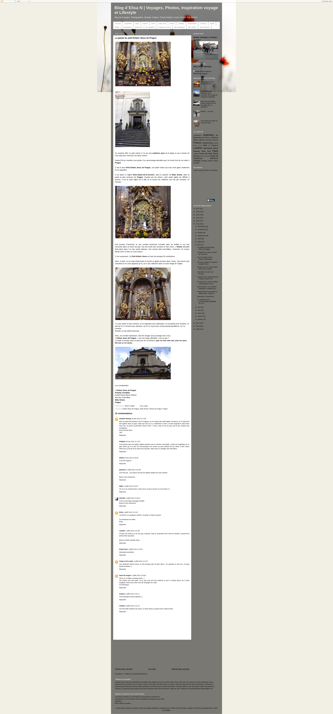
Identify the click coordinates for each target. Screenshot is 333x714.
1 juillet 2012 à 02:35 (133, 470)
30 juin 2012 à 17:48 (139, 418)
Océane (122, 594)
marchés (196, 163)
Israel (195, 145)
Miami (215, 148)
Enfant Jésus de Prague (130, 409)
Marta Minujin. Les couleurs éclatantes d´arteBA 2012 (206, 287)
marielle (122, 498)
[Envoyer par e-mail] (140, 406)
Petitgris (122, 441)
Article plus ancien (180, 669)
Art (217, 135)
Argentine (128, 23)
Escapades (127, 27)
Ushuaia (204, 161)
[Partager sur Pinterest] (147, 406)
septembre (202, 236)
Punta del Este (205, 153)
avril (199, 310)
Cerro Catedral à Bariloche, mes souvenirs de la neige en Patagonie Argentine (209, 94)
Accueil (118, 23)
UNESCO (214, 158)
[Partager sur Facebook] (145, 406)
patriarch (122, 470)
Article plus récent (123, 669)
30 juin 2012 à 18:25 (131, 458)
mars (200, 313)
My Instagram (179, 27)
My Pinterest (205, 27)
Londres (181, 23)
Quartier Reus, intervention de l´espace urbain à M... (207, 278)
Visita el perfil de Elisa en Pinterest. (205, 170)
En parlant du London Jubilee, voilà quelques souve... (207, 283)
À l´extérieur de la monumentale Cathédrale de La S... (206, 301)
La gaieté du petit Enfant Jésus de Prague (205, 248)
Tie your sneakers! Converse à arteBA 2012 (207, 263)
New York (162, 23)
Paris (153, 23)
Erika (121, 512)
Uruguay (196, 161)
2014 (198, 218)
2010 (198, 326)
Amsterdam (192, 23)
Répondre (122, 435)
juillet (200, 242)
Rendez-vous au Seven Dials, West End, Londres (207, 268)
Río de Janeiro (205, 156)
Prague (165, 409)
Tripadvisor (198, 158)
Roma (172, 23)
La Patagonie (213, 145)
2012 (198, 224)
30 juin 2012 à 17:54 (133, 441)
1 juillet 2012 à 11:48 (132, 531)
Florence (215, 140)
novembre (201, 229)
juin (199, 245)
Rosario (196, 156)
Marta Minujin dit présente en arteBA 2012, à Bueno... (207, 292)
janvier (200, 319)
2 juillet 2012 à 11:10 (132, 606)
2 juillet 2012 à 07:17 (132, 594)
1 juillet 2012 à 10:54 (133, 498)
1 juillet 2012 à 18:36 (138, 575)
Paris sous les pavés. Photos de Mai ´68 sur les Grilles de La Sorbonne (208, 104)
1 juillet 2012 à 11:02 (130, 512)
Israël (212, 23)
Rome (215, 153)
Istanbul (200, 145)
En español (150, 27)
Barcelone (197, 137)
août (199, 239)
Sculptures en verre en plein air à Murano (207, 253)
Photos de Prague (155, 409)
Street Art (138, 27)
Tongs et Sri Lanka (126, 561)
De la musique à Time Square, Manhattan (204, 258)
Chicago (203, 23)
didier (121, 486)
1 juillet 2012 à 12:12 (141, 561)
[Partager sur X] (144, 406)
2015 (198, 215)
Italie (137, 23)
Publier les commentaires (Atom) (136, 674)
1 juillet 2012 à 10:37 (131, 486)
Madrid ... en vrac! (207, 111)
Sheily (121, 458)
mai (199, 307)
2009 (198, 329)
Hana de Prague (125, 575)
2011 (198, 323)
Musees (196, 151)
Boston (209, 137)
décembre (201, 226)
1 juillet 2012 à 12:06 (135, 549)
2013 (198, 221)
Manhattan (207, 148)
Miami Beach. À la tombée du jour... (207, 83)
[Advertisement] (152, 654)
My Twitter (192, 27)
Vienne (215, 161)
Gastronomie (207, 143)
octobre (200, 232)
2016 (198, 212)
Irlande (216, 143)
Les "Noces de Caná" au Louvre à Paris (209, 122)
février (200, 316)
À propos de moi (164, 27)
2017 (198, 208)
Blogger (167, 710)
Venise (210, 161)
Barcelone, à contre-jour (205, 296)
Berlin (117, 27)
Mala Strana (144, 409)
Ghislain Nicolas (125, 418)
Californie (201, 140)
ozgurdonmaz (207, 708)
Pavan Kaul (123, 549)
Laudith (122, 531)
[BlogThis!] (142, 406)
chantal (122, 606)
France (145, 23)
